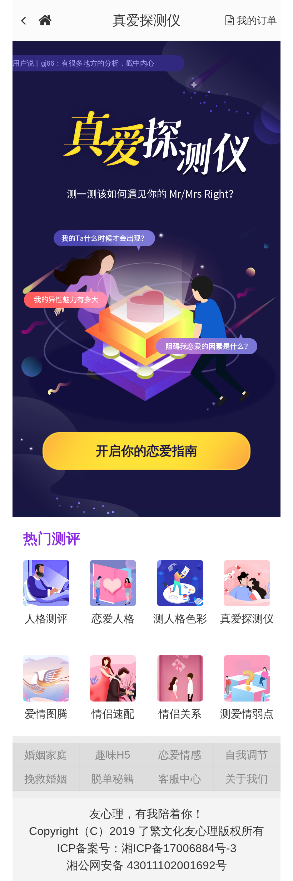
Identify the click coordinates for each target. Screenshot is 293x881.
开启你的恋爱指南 (146, 451)
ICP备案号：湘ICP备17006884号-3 (147, 848)
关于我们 (246, 779)
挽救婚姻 (45, 779)
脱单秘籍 (112, 779)
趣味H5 (112, 755)
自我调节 (246, 755)
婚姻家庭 (45, 755)
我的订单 (255, 20)
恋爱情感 (179, 755)
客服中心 (179, 779)
